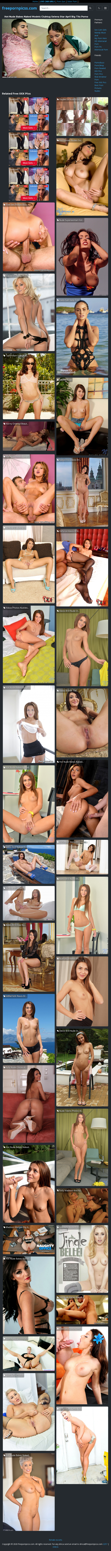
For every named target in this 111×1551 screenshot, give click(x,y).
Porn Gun (61, 1)
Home (35, 1)
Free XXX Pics (100, 82)
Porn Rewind (100, 68)
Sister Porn (72, 1)
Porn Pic (98, 46)
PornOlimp (99, 65)
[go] (90, 8)
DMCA (55, 1547)
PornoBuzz (99, 62)
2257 (105, 1544)
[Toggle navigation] (105, 8)
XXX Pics (98, 71)
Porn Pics (98, 74)
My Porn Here (100, 38)
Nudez (97, 91)
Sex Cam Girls (100, 29)
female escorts (55, 1540)
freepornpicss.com (19, 8)
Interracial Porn (101, 49)
